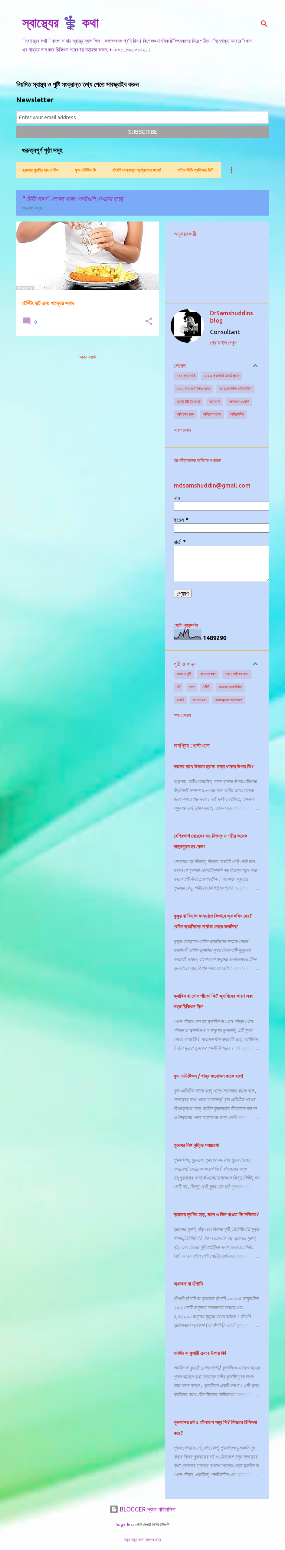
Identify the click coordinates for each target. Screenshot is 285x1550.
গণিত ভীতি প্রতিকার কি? (195, 169)
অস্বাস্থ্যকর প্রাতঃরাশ (228, 700)
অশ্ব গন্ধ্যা (199, 700)
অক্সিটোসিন (237, 414)
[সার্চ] (264, 24)
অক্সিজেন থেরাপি (239, 401)
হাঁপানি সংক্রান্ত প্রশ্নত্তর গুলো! (136, 169)
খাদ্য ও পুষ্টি (184, 674)
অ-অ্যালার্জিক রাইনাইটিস (235, 388)
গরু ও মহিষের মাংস (237, 674)
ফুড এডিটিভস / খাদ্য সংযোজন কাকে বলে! (208, 1076)
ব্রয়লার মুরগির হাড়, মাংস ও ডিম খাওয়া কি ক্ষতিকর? (216, 1214)
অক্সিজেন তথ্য (212, 414)
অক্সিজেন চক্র (185, 414)
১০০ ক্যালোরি (186, 375)
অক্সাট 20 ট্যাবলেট (188, 401)
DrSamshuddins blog (231, 317)
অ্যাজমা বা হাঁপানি (188, 1284)
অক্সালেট (214, 401)
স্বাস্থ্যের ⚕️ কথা (60, 22)
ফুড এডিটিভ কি (85, 169)
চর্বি (178, 687)
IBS (206, 687)
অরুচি (180, 700)
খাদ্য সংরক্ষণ (208, 674)
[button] (148, 322)
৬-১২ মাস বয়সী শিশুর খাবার (193, 388)
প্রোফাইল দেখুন (223, 343)
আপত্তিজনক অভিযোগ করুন (197, 460)
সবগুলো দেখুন (32, 208)
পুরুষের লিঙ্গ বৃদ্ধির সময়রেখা (196, 1145)
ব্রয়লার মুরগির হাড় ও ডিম (40, 169)
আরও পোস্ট (87, 357)
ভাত (191, 687)
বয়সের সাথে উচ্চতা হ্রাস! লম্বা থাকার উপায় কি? (214, 766)
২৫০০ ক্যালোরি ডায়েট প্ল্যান (221, 375)
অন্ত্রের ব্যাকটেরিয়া (230, 687)
